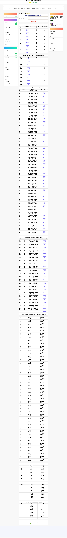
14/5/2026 (27, 33)
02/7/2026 (28, 61)
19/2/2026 (27, 27)
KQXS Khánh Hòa (7, 29)
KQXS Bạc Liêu (7, 60)
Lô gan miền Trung (53, 41)
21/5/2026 (27, 36)
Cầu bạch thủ (52, 45)
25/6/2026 (44, 150)
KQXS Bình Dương (7, 72)
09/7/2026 (28, 64)
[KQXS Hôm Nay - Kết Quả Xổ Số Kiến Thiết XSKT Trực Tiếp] (33, 2)
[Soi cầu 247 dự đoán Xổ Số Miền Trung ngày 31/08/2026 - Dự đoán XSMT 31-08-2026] (51, 20)
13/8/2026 (44, 135)
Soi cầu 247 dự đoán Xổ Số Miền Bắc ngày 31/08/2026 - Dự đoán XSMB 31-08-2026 (56, 17)
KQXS (10, 8)
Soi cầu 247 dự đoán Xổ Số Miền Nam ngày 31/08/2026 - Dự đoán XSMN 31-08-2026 (56, 24)
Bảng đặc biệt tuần (53, 31)
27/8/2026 (44, 92)
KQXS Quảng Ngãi (7, 41)
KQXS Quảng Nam (7, 27)
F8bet (28, 529)
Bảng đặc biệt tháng (53, 33)
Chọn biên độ (21, 18)
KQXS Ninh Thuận (7, 37)
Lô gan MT (28, 13)
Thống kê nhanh (52, 36)
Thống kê (49, 8)
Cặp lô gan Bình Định (26, 55)
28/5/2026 (27, 40)
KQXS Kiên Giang (7, 81)
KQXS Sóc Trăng (7, 62)
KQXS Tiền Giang (7, 83)
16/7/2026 (28, 70)
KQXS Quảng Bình (7, 34)
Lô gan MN (24, 13)
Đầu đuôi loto (52, 38)
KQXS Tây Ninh (7, 67)
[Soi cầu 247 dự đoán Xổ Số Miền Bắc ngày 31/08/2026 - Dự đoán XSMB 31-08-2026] (51, 17)
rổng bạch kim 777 (33, 529)
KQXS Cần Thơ (7, 52)
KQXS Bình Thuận (7, 69)
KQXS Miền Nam (20, 8)
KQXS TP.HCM (7, 55)
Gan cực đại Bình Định (28, 87)
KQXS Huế (6, 22)
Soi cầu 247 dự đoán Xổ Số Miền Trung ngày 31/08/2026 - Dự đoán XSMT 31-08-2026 (56, 21)
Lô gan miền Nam (52, 43)
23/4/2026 (27, 32)
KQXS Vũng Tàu (7, 50)
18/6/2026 (44, 93)
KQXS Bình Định (7, 32)
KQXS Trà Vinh (7, 74)
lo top (38, 529)
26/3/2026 (27, 29)
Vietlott (37, 8)
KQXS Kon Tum (7, 44)
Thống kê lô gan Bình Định (26, 24)
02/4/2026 (27, 30)
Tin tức (56, 8)
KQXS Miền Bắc (14, 8)
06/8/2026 (28, 81)
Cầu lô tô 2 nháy (52, 48)
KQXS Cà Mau (7, 57)
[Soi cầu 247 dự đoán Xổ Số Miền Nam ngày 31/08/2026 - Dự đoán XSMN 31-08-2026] (51, 24)
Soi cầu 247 (33, 5)
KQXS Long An (7, 76)
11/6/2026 (27, 49)
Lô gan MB (20, 13)
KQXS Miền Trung (27, 8)
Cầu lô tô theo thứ (52, 50)
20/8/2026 (44, 96)
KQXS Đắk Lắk (7, 25)
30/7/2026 (28, 74)
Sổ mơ (53, 8)
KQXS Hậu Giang (7, 79)
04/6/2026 (27, 45)
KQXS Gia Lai (7, 39)
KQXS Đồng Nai (7, 64)
